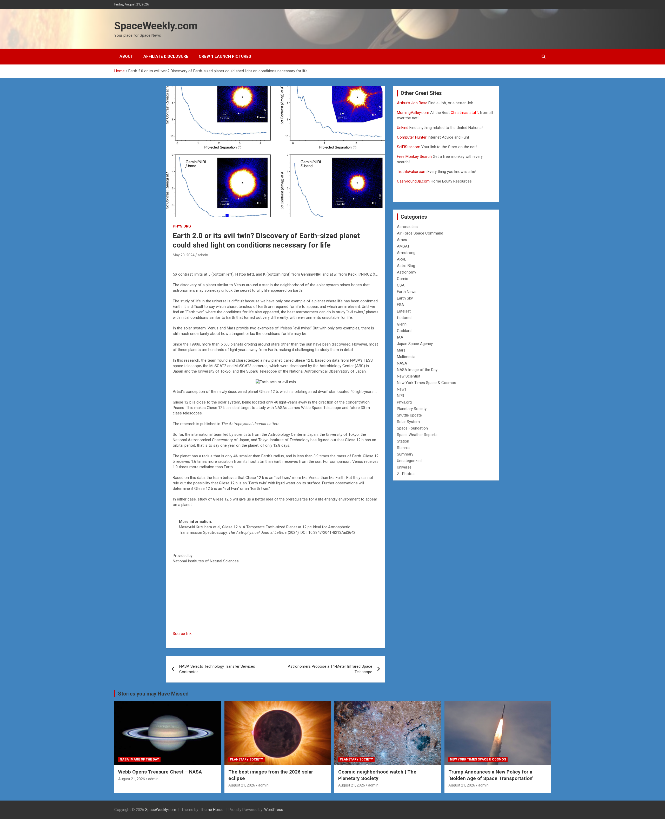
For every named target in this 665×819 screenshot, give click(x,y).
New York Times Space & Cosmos (426, 382)
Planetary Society (412, 408)
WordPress (273, 809)
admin (203, 255)
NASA (402, 363)
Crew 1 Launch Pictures (225, 56)
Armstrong (406, 252)
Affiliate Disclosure (165, 56)
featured (404, 317)
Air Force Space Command (420, 233)
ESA (400, 304)
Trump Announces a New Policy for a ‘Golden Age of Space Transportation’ (491, 775)
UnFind (403, 127)
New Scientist (408, 376)
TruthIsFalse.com (412, 171)
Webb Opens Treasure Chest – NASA (160, 772)
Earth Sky (405, 298)
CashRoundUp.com (413, 181)
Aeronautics (407, 226)
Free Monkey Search (414, 156)
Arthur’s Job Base (412, 103)
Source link (182, 633)
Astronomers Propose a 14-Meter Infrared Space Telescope (330, 669)
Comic (402, 278)
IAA (400, 337)
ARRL (401, 259)
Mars (401, 350)
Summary (405, 454)
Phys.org (182, 226)
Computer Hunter (412, 137)
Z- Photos (406, 473)
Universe (404, 467)
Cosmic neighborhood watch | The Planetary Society (377, 775)
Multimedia (406, 356)
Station (403, 441)
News (402, 389)
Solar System (408, 421)
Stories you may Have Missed (153, 694)
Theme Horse (211, 809)
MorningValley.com (413, 112)
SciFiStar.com (408, 147)
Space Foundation (412, 428)
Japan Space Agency (415, 343)
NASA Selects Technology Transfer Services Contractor (217, 669)
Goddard (404, 330)
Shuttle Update (409, 415)
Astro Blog (406, 265)
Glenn (402, 324)
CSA (400, 285)
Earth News (406, 291)
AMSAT (403, 246)
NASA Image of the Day (417, 369)
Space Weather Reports (417, 434)
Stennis (403, 447)
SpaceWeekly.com (155, 26)
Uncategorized (409, 460)
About (126, 56)
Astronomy (406, 272)
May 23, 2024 (184, 255)
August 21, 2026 (131, 779)
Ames (402, 239)
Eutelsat (404, 311)
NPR (400, 395)
